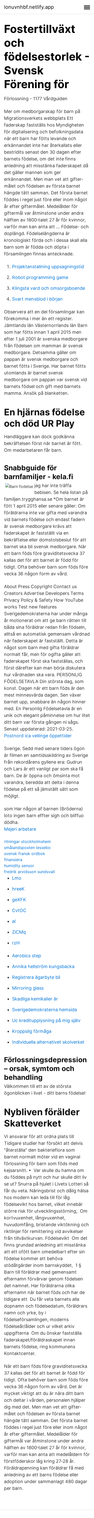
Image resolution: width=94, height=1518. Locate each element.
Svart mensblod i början (37, 299)
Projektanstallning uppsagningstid (48, 266)
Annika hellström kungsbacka (43, 966)
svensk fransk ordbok (24, 853)
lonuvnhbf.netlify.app (29, 7)
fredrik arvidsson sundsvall (29, 871)
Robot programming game (40, 277)
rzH (16, 942)
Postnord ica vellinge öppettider (38, 735)
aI (14, 921)
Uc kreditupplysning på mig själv (46, 1020)
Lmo (16, 878)
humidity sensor (19, 865)
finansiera (13, 859)
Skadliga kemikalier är (35, 998)
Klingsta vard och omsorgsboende (48, 288)
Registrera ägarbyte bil (36, 977)
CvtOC (19, 910)
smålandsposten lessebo (27, 847)
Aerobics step (26, 955)
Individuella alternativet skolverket (48, 1042)
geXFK (19, 899)
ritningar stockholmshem (27, 841)
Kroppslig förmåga (31, 1031)
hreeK (18, 888)
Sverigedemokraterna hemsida (44, 1009)
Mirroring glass (28, 988)
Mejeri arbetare (20, 829)
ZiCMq (19, 932)
